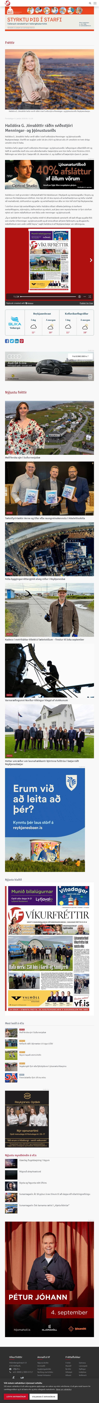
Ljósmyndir (83, 1366)
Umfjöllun (82, 1372)
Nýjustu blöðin (42, 1363)
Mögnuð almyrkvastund (30, 1171)
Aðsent (68, 1375)
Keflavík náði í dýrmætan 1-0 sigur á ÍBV (36, 1043)
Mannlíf (68, 1366)
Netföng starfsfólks (45, 1372)
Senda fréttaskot (44, 1375)
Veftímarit (82, 1375)
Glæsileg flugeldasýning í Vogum (34, 1160)
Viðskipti (68, 1372)
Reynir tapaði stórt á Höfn (30, 1055)
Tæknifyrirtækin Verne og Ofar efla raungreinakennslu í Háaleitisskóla (45, 518)
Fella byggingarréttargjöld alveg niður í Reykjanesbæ (35, 579)
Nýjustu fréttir (16, 392)
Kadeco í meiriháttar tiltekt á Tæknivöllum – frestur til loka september (44, 639)
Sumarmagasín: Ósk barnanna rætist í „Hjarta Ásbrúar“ (44, 1205)
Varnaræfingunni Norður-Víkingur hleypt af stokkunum (36, 700)
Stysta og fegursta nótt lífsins (33, 1183)
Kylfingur (82, 1369)
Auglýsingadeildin (44, 1369)
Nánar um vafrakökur (64, 1389)
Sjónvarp (82, 1363)
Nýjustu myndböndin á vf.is (20, 1155)
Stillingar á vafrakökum (43, 1397)
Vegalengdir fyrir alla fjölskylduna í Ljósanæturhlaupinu (42, 1066)
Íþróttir (68, 1369)
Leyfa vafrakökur (16, 1397)
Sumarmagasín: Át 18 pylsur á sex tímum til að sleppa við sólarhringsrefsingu (54, 1194)
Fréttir (68, 1363)
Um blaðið (41, 1366)
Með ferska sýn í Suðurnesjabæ (22, 457)
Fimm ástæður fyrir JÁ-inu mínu (32, 1077)
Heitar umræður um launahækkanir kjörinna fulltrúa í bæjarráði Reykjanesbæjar (42, 762)
